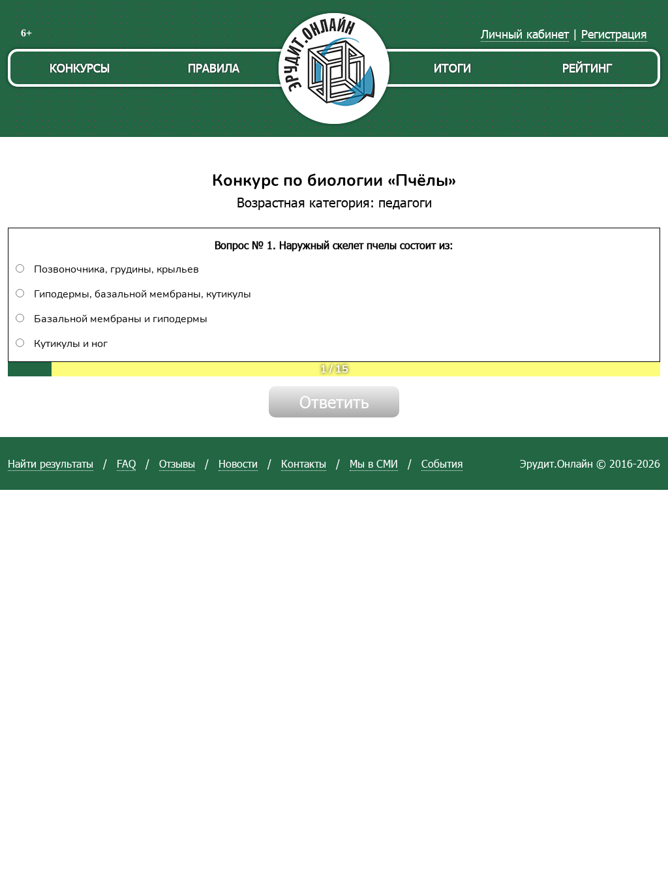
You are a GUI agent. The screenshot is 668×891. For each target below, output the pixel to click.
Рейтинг (587, 67)
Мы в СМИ (374, 463)
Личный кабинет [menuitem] (525, 33)
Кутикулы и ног (71, 344)
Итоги (452, 67)
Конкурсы (80, 67)
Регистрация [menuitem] (614, 33)
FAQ (126, 463)
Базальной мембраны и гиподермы (120, 319)
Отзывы (177, 463)
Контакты (303, 463)
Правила (213, 67)
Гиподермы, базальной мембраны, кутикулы (142, 294)
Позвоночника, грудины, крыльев (116, 269)
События (442, 463)
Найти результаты (50, 463)
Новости (238, 463)
